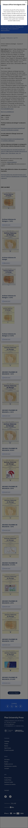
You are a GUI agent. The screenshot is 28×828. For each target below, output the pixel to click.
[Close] (25, 2)
